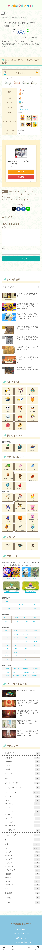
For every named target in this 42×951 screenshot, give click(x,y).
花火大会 (7, 521)
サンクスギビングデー (33, 520)
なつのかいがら (33, 469)
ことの (20, 394)
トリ (16, 648)
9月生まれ (6, 675)
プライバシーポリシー (21, 934)
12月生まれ (35, 675)
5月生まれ (6, 672)
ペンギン (6, 655)
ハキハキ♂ (16, 617)
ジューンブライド (32, 510)
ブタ (35, 652)
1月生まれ (6, 668)
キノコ (20, 480)
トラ (6, 648)
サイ (26, 641)
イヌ (26, 630)
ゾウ (16, 645)
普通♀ (6, 621)
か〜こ (21, 601)
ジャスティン (32, 394)
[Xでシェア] (14, 31)
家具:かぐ (28, 200)
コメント (6, 227)
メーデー (7, 510)
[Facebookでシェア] (18, 31)
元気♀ (16, 621)
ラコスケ (20, 420)
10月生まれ (16, 675)
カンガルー (16, 637)
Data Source (21, 929)
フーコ (20, 411)
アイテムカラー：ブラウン (31, 194)
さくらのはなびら (20, 469)
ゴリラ (16, 641)
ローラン (20, 428)
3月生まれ (26, 668)
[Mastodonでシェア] (7, 512)
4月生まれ (35, 668)
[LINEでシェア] (28, 31)
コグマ (7, 641)
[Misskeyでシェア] (14, 512)
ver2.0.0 (13, 191)
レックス (7, 428)
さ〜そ (34, 601)
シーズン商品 (7, 450)
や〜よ (21, 608)
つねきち (32, 402)
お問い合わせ (21, 938)
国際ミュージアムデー (20, 509)
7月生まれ (26, 672)
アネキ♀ (35, 621)
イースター (32, 500)
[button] (38, 286)
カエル (35, 634)
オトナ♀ (26, 621)
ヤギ (26, 655)
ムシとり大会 (20, 500)
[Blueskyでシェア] (10, 512)
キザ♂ (35, 617)
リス (6, 659)
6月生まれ (16, 672)
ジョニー (20, 402)
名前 (3, 249)
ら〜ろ (34, 608)
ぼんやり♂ (7, 617)
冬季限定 (32, 450)
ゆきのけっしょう (7, 488)
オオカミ (25, 634)
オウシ (16, 634)
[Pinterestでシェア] (31, 512)
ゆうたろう (32, 411)
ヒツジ (26, 652)
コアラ (35, 637)
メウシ (16, 655)
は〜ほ (34, 604)
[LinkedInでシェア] (34, 512)
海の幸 (32, 549)
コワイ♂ (26, 617)
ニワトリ (25, 648)
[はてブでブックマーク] (23, 31)
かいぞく (7, 394)
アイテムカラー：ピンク (11, 194)
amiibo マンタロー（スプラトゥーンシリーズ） (20, 162)
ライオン (35, 655)
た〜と (8, 604)
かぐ (5, 191)
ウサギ (35, 630)
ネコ (35, 648)
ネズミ (7, 652)
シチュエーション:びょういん (13, 200)
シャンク (7, 402)
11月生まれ (26, 675)
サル (35, 641)
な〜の (21, 604)
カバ (6, 637)
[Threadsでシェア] (21, 512)
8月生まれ (35, 672)
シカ (6, 645)
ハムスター (16, 652)
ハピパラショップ (23, 109)
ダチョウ (35, 645)
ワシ (16, 659)
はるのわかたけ (8, 469)
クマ (26, 637)
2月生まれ (16, 668)
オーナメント (20, 488)
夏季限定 (20, 450)
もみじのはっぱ (33, 480)
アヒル (7, 630)
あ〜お (8, 601)
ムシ (8, 549)
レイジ (32, 420)
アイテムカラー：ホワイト (12, 197)
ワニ (26, 659)
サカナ (20, 549)
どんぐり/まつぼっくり (8, 479)
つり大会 (7, 500)
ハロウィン (20, 521)
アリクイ (16, 630)
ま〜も (8, 608)
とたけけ (7, 411)
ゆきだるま (8, 420)
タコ (26, 645)
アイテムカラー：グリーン (28, 191)
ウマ (6, 634)
